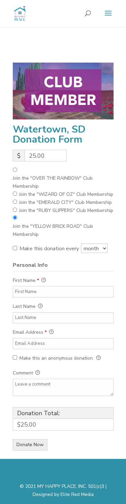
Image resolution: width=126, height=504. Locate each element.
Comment (23, 373)
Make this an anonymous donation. (56, 358)
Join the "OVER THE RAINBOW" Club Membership (53, 182)
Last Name (25, 306)
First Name (26, 280)
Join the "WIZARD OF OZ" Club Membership (66, 194)
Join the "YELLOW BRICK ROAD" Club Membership (53, 230)
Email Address (30, 332)
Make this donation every (49, 248)
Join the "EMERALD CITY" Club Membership (65, 202)
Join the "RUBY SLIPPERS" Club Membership (66, 210)
